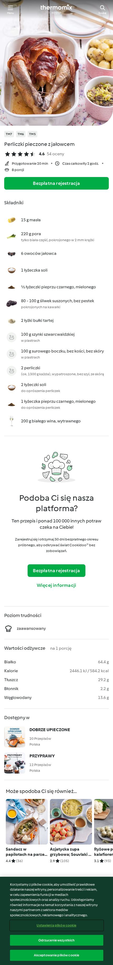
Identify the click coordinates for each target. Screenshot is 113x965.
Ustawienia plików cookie (56, 925)
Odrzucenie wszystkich (56, 940)
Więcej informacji (56, 585)
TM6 (21, 134)
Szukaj (102, 13)
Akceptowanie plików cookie (56, 955)
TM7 (9, 134)
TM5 (32, 134)
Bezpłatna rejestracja (56, 183)
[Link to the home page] (56, 9)
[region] (56, 921)
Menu (10, 13)
